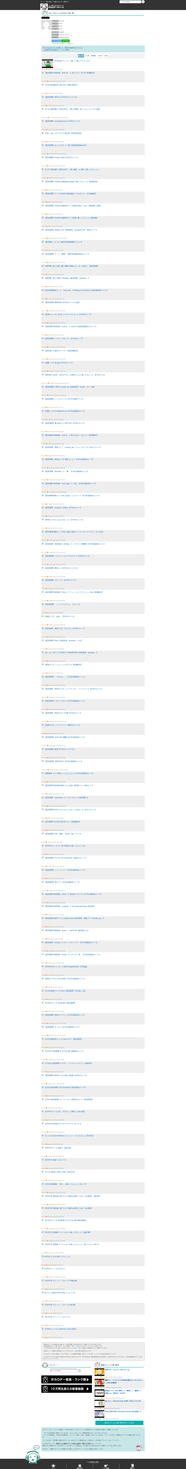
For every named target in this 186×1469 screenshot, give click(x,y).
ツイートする (56, 40)
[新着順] (47, 50)
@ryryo (78, 1344)
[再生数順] (53, 50)
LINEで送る (65, 40)
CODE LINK (94, 1462)
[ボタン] (143, 1)
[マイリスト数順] (63, 50)
